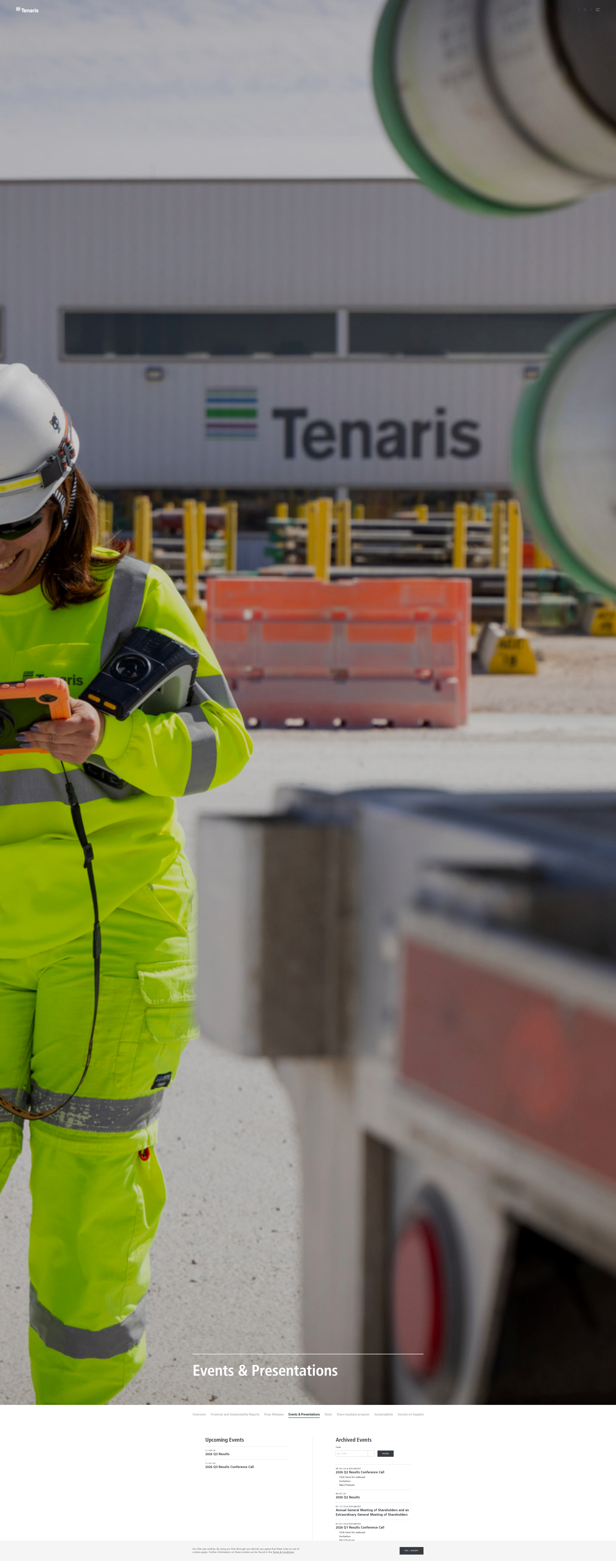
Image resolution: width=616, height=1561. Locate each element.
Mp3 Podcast (347, 1485)
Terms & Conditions (283, 1552)
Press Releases (274, 1414)
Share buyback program (353, 1414)
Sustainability (383, 1414)
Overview (199, 1414)
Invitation (345, 1481)
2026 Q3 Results (217, 1454)
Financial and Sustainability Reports (235, 1414)
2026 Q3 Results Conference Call (229, 1467)
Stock (328, 1414)
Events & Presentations (304, 1414)
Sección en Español (411, 1414)
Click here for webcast (352, 1477)
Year (338, 1447)
